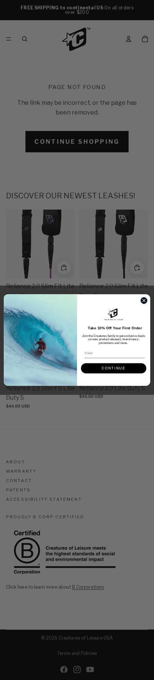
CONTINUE (113, 368)
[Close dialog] (144, 300)
